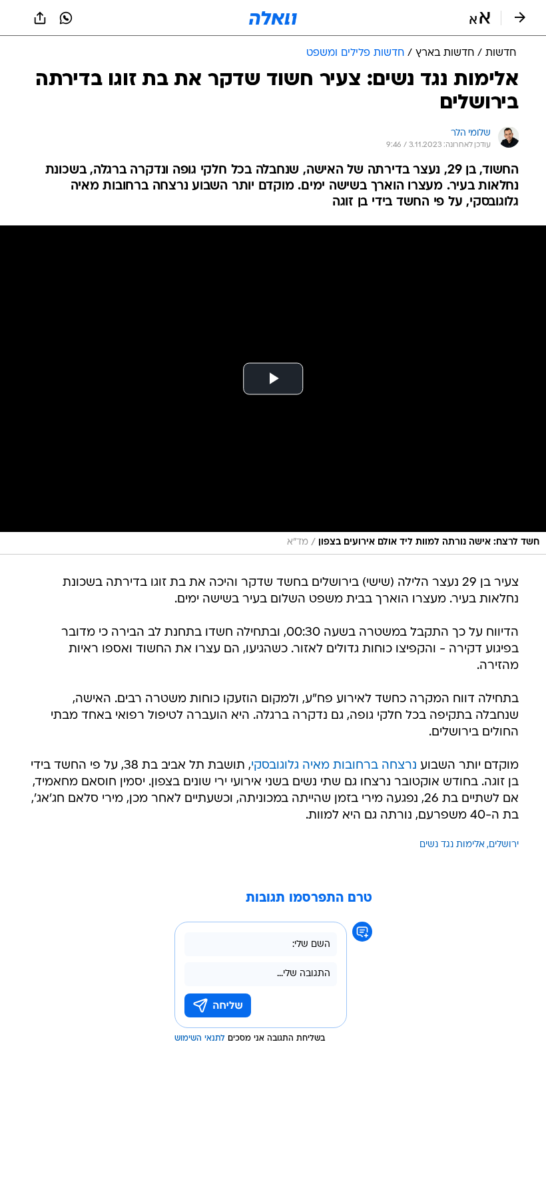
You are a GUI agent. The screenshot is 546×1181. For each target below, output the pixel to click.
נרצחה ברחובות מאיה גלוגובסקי (334, 765)
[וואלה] (273, 18)
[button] (479, 18)
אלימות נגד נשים (452, 845)
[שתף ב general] (40, 18)
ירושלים (504, 845)
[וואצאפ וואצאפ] (66, 18)
